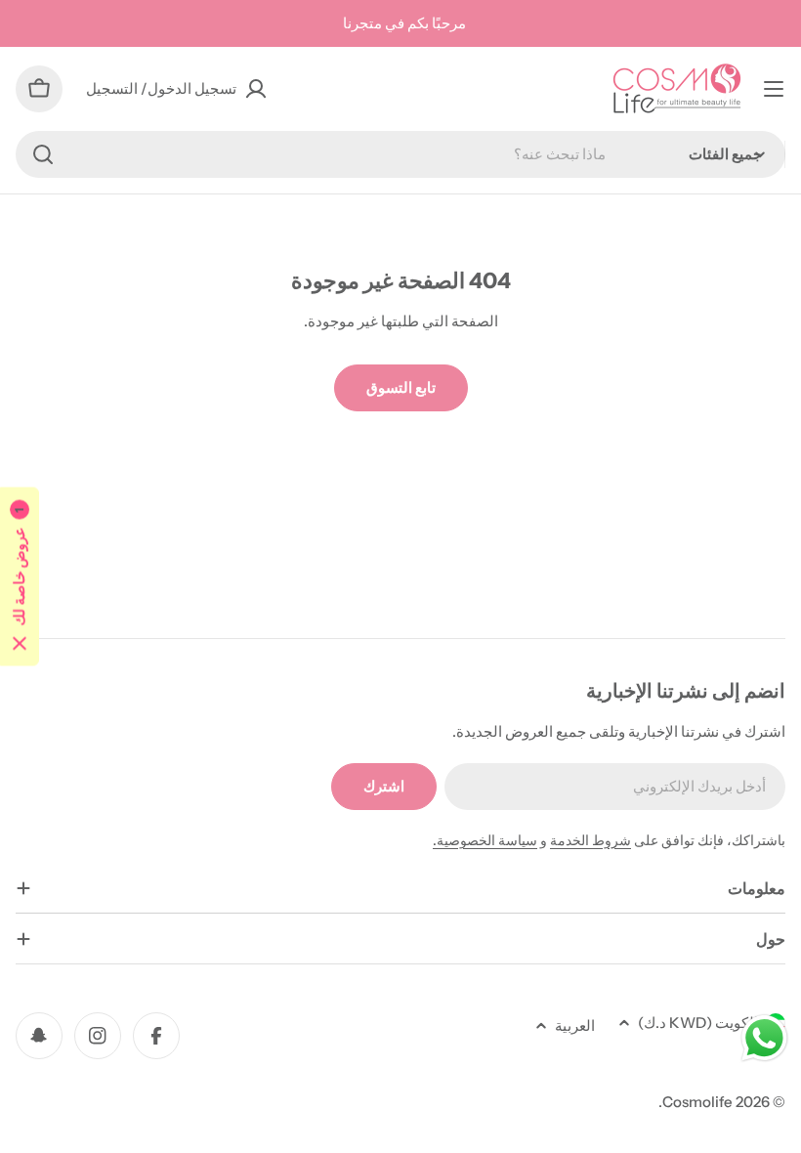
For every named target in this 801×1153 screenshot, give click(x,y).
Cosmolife (697, 1101)
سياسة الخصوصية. (485, 840)
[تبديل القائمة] (773, 89)
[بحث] (43, 154)
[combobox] (400, 154)
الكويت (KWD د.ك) (698, 1022)
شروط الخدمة (590, 840)
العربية (575, 1025)
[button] (19, 577)
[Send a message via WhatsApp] (764, 1038)
